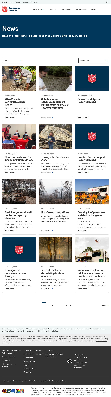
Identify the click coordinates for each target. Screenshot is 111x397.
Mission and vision (8, 357)
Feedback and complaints (57, 381)
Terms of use (43, 381)
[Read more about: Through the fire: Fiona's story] (55, 159)
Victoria (26, 365)
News (93, 9)
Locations (25, 2)
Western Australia (30, 368)
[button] (105, 305)
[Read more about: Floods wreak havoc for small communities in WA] (19, 159)
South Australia (29, 361)
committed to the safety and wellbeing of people (49, 394)
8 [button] (66, 305)
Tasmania (27, 372)
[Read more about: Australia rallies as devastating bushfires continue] (55, 273)
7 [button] (61, 305)
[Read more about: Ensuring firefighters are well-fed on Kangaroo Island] (92, 215)
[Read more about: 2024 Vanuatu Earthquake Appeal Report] (19, 102)
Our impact (65, 9)
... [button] (57, 305)
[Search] (107, 2)
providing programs (83, 390)
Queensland (28, 358)
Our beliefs (6, 360)
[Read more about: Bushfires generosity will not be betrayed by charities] (19, 215)
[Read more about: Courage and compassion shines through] (19, 273)
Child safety (34, 2)
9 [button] (70, 305)
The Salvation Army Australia (11, 2)
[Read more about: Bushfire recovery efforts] (55, 212)
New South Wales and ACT (33, 354)
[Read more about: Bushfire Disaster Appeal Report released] (92, 159)
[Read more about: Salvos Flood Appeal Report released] (92, 101)
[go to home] (11, 9)
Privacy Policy (33, 381)
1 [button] (43, 305)
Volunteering (81, 9)
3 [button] (52, 305)
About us (52, 9)
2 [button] (48, 305)
